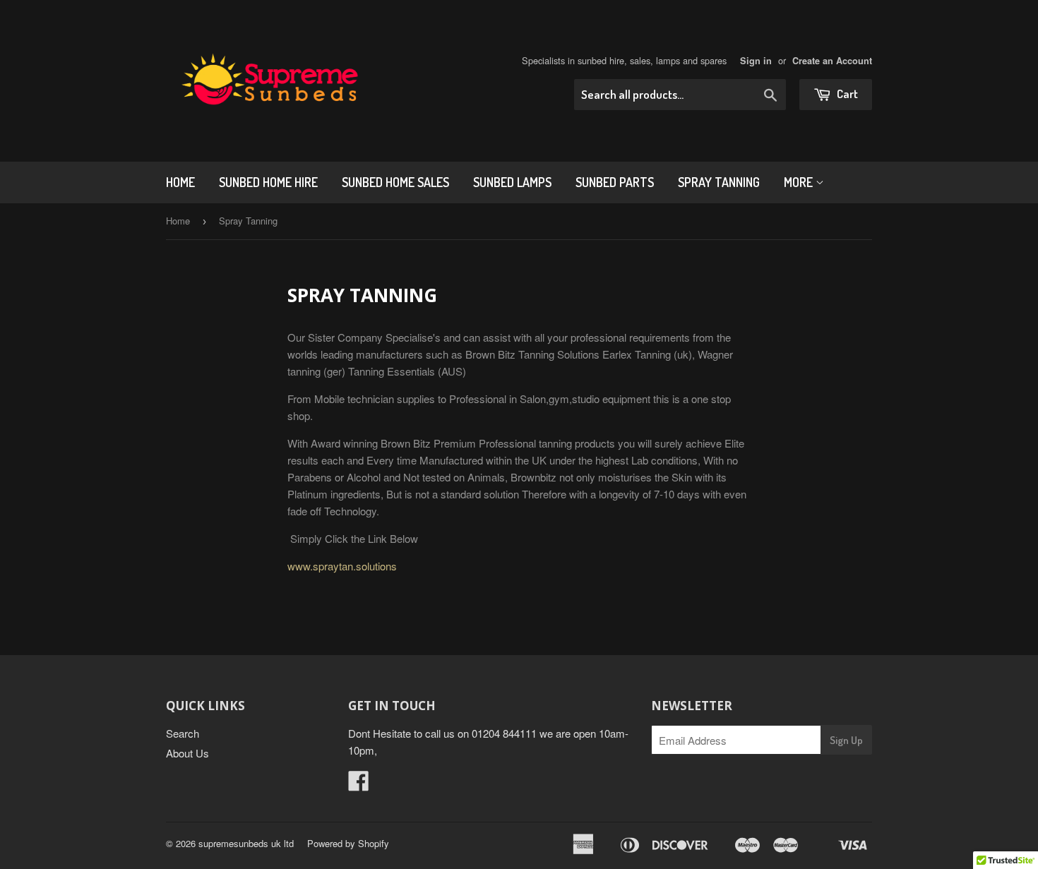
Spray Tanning (719, 182)
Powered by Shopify (348, 843)
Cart (846, 93)
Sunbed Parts (614, 182)
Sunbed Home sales (395, 182)
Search (182, 733)
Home (180, 182)
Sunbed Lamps (512, 182)
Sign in (756, 60)
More (800, 182)
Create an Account (832, 60)
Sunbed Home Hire (268, 182)
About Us (187, 752)
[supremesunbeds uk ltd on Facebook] (358, 784)
